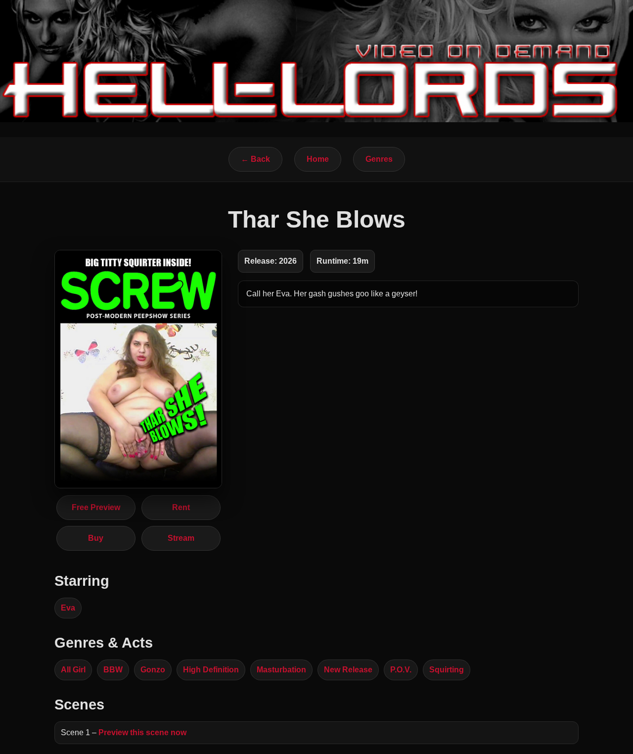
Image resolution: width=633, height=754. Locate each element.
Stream (181, 538)
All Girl (73, 669)
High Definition (211, 669)
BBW (113, 669)
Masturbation (281, 669)
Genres (379, 159)
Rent (181, 507)
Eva (68, 608)
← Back (255, 159)
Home (318, 159)
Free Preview (96, 507)
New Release (348, 669)
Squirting (446, 669)
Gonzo (152, 669)
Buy (95, 538)
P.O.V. (400, 669)
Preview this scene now (142, 732)
